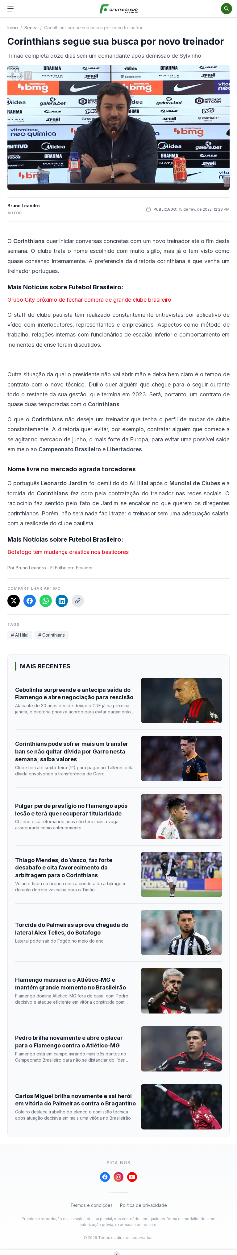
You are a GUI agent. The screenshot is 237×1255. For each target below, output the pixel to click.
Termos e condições (91, 1205)
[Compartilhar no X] (13, 601)
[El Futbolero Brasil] (119, 9)
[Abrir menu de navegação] (10, 8)
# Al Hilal (19, 635)
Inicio (12, 27)
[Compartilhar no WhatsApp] (46, 601)
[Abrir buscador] (226, 8)
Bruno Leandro (23, 205)
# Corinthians (51, 635)
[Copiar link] (78, 601)
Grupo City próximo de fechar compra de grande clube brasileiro (89, 299)
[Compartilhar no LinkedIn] (62, 601)
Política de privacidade (143, 1205)
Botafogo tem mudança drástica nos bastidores (68, 552)
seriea (31, 27)
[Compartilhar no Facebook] (29, 601)
